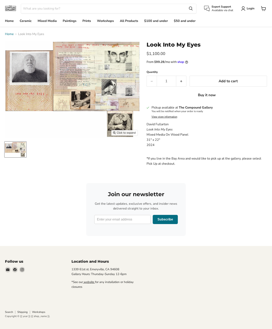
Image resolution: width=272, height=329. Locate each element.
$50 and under (185, 21)
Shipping (22, 312)
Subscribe (165, 219)
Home (9, 21)
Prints (86, 21)
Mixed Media (47, 21)
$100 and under (156, 21)
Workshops (105, 21)
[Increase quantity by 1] (181, 81)
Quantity (152, 72)
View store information (164, 117)
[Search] (190, 8)
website (89, 282)
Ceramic (26, 21)
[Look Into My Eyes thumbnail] (15, 149)
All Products (129, 21)
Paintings (69, 21)
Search (9, 312)
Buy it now (207, 95)
